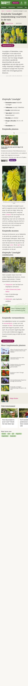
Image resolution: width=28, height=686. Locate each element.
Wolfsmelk (8, 299)
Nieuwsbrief (11, 7)
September (5, 436)
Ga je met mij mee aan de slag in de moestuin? (12, 147)
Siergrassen (8, 284)
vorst (11, 245)
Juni (9, 434)
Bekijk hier (13, 160)
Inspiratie (8, 11)
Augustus (18, 434)
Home (2, 11)
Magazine (3, 7)
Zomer (4, 434)
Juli (13, 434)
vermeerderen (8, 323)
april (18, 245)
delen (11, 325)
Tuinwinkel (19, 7)
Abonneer (15, 3)
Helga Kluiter (14, 398)
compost (8, 214)
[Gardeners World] (5, 2)
